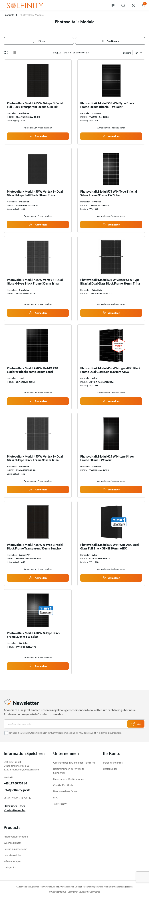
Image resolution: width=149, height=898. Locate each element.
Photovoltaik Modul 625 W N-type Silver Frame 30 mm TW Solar (107, 458)
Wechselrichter (12, 842)
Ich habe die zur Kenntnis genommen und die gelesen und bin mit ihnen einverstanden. (65, 732)
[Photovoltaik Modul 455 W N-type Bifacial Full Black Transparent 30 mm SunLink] (38, 80)
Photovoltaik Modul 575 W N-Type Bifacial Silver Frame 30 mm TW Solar (108, 193)
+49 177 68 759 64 (15, 783)
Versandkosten (67, 886)
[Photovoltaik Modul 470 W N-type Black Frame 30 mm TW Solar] (38, 610)
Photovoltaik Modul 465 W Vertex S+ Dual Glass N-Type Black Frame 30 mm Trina (35, 281)
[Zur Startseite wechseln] (25, 5)
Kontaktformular (14, 810)
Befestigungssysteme (15, 848)
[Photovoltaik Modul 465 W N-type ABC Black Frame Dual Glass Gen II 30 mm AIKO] (111, 345)
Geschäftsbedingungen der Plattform (74, 762)
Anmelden (40, 136)
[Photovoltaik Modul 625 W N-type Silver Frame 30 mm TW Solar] (111, 434)
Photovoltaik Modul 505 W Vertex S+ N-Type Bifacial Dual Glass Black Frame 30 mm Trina (110, 281)
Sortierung (113, 41)
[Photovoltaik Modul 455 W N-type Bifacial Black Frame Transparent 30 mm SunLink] (38, 522)
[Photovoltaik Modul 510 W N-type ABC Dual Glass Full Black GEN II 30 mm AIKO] (111, 522)
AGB (81, 732)
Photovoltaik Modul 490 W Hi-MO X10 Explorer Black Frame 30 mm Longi (32, 369)
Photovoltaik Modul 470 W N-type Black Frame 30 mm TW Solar (33, 634)
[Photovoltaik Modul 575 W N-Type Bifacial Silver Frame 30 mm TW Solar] (111, 169)
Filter (41, 41)
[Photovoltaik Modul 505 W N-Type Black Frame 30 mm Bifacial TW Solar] (111, 80)
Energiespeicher (13, 855)
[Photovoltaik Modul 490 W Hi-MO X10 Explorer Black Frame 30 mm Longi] (38, 345)
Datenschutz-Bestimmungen (69, 778)
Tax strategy (60, 803)
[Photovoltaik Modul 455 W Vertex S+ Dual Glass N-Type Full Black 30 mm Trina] (38, 169)
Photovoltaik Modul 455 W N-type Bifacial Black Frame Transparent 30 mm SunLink (35, 546)
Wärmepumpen (12, 861)
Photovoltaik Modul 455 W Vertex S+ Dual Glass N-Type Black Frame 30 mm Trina (35, 458)
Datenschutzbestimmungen (34, 732)
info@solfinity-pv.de (17, 790)
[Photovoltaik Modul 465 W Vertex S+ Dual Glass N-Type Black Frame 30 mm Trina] (38, 257)
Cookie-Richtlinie (63, 785)
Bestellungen (110, 768)
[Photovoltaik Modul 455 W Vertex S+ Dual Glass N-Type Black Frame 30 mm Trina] (38, 434)
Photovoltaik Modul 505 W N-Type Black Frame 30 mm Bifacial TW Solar (107, 104)
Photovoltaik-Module (16, 836)
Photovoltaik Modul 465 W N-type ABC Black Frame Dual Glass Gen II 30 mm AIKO (110, 369)
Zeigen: (127, 52)
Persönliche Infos (113, 762)
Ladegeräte (10, 867)
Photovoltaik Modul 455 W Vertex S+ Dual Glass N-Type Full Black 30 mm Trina (35, 193)
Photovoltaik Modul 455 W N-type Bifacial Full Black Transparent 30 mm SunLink (35, 104)
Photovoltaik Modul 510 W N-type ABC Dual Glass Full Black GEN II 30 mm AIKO (109, 546)
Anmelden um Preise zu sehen (38, 127)
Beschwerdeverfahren (65, 791)
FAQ (55, 797)
